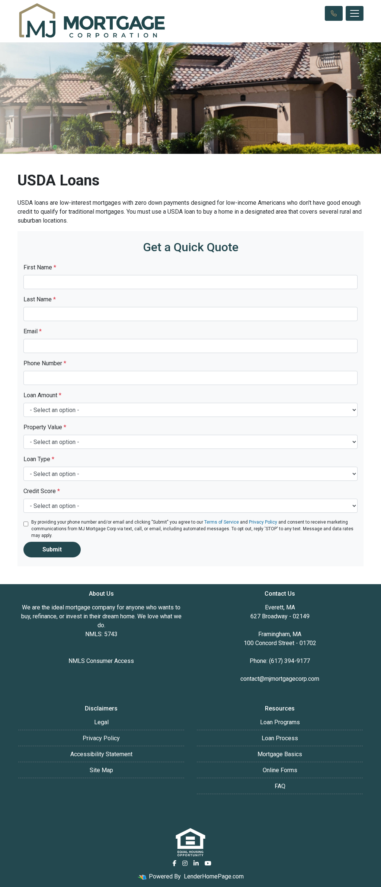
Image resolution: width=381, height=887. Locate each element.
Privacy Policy (263, 522)
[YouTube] (208, 863)
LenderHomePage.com (214, 876)
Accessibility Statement (101, 754)
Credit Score (41, 491)
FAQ (280, 786)
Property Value (44, 427)
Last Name (39, 299)
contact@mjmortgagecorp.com (279, 678)
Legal (101, 722)
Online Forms (280, 770)
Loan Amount (42, 395)
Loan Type (38, 459)
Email (32, 331)
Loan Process (280, 738)
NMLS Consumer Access (101, 660)
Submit (52, 549)
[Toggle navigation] (355, 13)
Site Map (101, 770)
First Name (39, 267)
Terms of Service (221, 522)
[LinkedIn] (196, 863)
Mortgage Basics (279, 754)
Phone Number (44, 363)
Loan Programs (280, 722)
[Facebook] (174, 863)
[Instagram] (185, 863)
